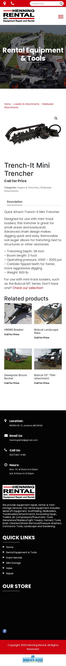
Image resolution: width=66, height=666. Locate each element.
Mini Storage (13, 563)
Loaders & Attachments (26, 104)
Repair (10, 573)
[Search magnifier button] (61, 3)
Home (7, 104)
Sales (9, 568)
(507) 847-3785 (17, 454)
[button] (60, 16)
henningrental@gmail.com (23, 440)
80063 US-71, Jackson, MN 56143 (25, 425)
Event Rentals (14, 557)
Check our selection (27, 288)
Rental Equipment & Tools (21, 552)
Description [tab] (14, 201)
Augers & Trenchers (28, 187)
